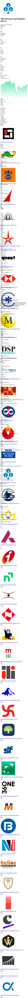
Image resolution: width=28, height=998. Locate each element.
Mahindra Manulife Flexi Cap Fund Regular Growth (11, 661)
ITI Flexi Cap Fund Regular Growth (8, 680)
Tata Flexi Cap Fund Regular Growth (8, 461)
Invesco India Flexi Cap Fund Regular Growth (10, 700)
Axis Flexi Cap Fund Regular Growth (8, 544)
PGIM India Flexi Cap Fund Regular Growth (10, 503)
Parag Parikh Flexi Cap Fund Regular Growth (10, 162)
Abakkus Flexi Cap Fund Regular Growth (9, 975)
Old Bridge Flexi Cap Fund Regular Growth (10, 969)
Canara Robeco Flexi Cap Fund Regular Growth (11, 378)
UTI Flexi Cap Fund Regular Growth (8, 183)
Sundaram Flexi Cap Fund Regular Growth (9, 757)
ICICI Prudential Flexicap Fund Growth (9, 565)
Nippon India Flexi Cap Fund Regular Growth (10, 623)
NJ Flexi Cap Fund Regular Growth (8, 853)
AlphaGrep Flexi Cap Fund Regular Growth (10, 995)
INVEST (2, 307)
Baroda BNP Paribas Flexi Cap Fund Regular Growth (12, 776)
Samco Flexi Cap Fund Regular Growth (9, 719)
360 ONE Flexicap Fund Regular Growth (9, 796)
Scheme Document (14, 300)
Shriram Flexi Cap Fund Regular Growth (9, 642)
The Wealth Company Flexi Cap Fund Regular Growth (12, 949)
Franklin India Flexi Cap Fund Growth (8, 225)
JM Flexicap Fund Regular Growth (8, 204)
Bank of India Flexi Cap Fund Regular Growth (10, 245)
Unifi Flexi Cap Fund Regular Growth (8, 911)
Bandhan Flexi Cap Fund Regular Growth (9, 441)
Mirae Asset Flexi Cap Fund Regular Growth (10, 815)
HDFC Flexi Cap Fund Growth (7, 142)
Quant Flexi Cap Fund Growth (7, 266)
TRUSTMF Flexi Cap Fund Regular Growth (10, 892)
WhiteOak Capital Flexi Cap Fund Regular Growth (11, 738)
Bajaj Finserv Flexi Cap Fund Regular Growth (10, 834)
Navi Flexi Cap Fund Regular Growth (8, 584)
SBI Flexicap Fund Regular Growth (8, 482)
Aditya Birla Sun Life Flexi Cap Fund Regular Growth (12, 399)
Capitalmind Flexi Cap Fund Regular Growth (10, 930)
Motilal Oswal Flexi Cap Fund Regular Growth (10, 328)
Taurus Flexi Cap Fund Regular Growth (9, 604)
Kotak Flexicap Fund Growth (7, 420)
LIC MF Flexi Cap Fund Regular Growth (9, 524)
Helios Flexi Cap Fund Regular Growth (9, 873)
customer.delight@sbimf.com (7, 249)
